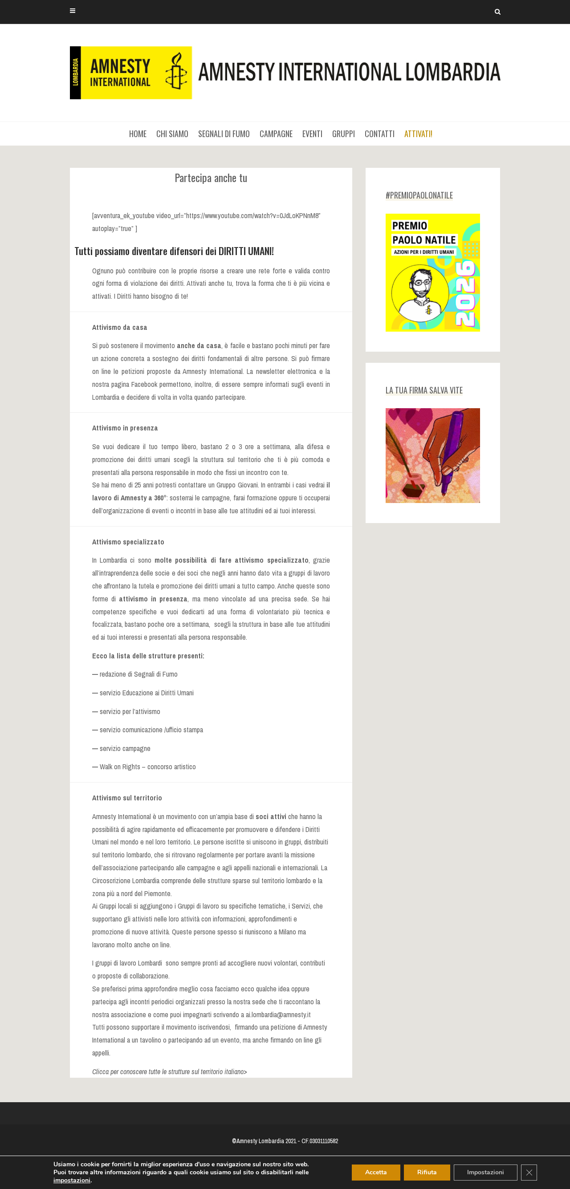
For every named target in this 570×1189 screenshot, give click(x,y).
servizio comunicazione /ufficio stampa (151, 730)
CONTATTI (380, 133)
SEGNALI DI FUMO (224, 133)
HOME (138, 133)
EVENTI (312, 133)
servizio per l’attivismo (130, 711)
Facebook (144, 384)
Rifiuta (427, 1172)
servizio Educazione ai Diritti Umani (147, 693)
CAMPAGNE (276, 133)
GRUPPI (343, 133)
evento (230, 1040)
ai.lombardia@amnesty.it (278, 1014)
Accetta (376, 1172)
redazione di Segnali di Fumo (139, 674)
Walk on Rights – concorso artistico (147, 766)
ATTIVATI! (418, 133)
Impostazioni (485, 1172)
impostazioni (71, 1181)
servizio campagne (125, 748)
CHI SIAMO (172, 133)
